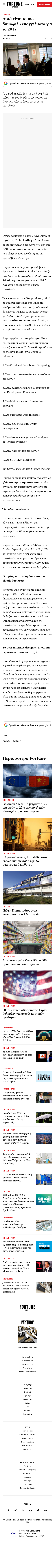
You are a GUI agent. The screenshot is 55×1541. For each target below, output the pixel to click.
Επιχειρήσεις (27, 1388)
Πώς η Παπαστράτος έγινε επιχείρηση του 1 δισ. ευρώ (20, 912)
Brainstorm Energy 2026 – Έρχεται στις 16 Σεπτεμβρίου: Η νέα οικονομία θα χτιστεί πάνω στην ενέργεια (18, 1246)
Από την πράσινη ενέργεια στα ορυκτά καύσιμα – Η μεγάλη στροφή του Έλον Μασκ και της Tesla (17, 1266)
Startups (27, 1403)
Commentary (27, 1414)
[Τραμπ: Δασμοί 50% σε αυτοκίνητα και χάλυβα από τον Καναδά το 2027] (44, 1056)
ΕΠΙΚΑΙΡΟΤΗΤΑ (9, 853)
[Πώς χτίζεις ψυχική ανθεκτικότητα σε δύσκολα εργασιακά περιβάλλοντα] (44, 1097)
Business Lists (27, 1361)
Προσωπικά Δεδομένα (27, 1488)
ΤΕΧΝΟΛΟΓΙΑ (8, 1069)
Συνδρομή (27, 1481)
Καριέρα (27, 1407)
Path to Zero (27, 1449)
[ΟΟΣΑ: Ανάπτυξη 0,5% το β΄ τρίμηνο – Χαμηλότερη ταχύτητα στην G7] (44, 1179)
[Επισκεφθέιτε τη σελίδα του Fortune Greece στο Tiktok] (38, 1510)
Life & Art (27, 1392)
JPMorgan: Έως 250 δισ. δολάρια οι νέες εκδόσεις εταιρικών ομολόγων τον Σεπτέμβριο (16, 1287)
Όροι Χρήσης (27, 1484)
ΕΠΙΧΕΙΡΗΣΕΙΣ (8, 800)
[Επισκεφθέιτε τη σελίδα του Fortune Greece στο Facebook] (8, 1510)
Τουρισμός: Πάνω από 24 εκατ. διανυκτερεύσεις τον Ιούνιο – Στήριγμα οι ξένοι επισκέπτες (17, 1158)
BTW (27, 1522)
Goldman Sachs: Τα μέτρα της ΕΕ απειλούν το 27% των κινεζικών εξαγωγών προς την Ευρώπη (25, 807)
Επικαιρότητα (27, 1385)
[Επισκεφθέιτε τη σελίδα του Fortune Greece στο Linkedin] (23, 1510)
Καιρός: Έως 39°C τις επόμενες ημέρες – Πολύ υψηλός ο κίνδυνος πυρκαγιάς (16, 1117)
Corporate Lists (27, 1357)
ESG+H (27, 1427)
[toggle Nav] (4, 4)
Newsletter (27, 1477)
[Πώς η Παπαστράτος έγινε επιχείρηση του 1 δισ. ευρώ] (27, 887)
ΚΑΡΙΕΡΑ (6, 14)
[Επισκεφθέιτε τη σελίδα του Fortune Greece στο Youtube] (30, 1511)
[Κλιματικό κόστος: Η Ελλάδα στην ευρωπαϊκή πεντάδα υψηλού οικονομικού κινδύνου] (27, 834)
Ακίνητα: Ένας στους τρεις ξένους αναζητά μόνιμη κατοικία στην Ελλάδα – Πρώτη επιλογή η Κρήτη (17, 1138)
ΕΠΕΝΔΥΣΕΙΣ (8, 1028)
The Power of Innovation (27, 1435)
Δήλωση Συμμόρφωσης (27, 1470)
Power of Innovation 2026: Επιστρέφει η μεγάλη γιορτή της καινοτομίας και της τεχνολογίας (18, 1077)
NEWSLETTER (44, 5)
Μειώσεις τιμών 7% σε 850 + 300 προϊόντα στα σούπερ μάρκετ (25, 962)
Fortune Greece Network (27, 1372)
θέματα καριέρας (16, 303)
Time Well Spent (27, 1446)
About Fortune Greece (27, 1462)
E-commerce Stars (27, 1442)
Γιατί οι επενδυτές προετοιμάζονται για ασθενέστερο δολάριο (14, 1224)
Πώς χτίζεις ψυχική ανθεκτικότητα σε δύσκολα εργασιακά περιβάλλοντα (17, 1095)
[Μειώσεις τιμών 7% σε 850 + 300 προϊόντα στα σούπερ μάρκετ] (27, 937)
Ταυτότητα (27, 1466)
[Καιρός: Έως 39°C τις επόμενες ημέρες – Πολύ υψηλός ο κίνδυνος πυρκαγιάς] (44, 1117)
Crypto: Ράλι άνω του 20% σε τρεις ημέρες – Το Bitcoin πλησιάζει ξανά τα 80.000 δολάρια (18, 1035)
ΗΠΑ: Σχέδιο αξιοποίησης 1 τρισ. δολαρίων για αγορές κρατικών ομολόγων (25, 1013)
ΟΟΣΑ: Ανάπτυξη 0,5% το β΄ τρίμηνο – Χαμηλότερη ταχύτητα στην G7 (18, 1177)
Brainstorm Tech (27, 1438)
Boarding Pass (27, 1431)
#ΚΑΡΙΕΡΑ (6, 741)
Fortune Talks (27, 1368)
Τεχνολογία (27, 1396)
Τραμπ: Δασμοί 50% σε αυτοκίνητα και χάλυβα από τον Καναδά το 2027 (17, 1055)
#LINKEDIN (17, 741)
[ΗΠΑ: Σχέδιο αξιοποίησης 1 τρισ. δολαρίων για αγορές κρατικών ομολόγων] (27, 987)
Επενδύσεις (27, 1400)
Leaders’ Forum (27, 1364)
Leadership (27, 1411)
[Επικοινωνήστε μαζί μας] (45, 1510)
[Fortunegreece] (14, 6)
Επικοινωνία (27, 1473)
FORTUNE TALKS (9, 1089)
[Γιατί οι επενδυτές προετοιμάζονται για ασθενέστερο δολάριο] (44, 1225)
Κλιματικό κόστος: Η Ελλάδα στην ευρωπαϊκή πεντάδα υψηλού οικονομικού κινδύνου (25, 861)
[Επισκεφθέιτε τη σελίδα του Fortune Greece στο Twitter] (15, 1510)
